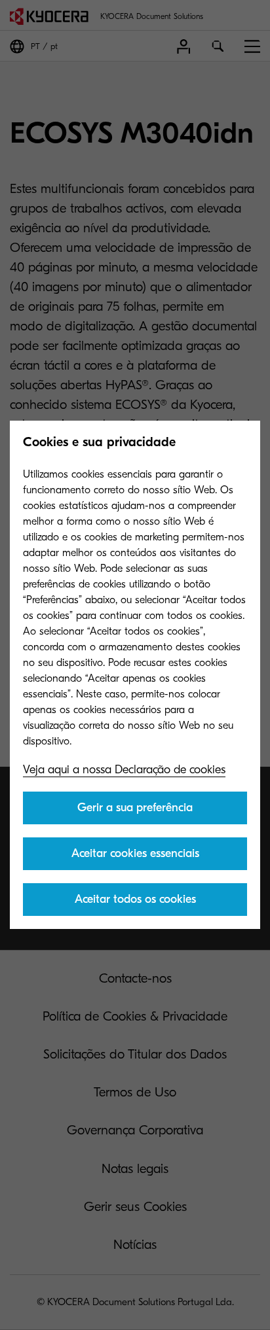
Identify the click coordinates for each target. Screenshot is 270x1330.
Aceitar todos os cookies (135, 899)
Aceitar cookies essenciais (135, 853)
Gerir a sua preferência (135, 807)
